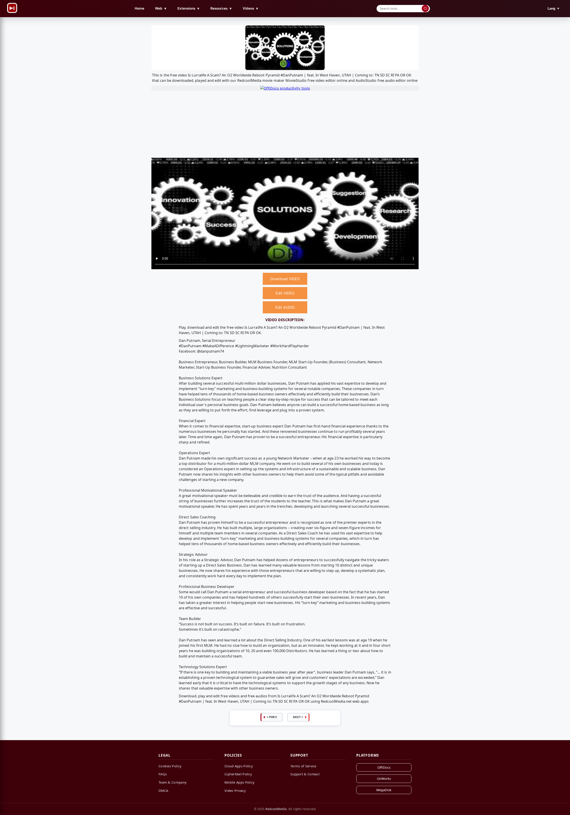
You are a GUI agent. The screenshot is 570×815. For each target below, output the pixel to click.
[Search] (425, 8)
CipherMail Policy (238, 774)
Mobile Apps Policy (239, 782)
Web (161, 8)
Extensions (188, 8)
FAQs (163, 774)
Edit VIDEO (285, 293)
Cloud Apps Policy (238, 766)
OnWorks (384, 778)
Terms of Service (303, 766)
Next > (298, 717)
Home (139, 8)
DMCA (163, 790)
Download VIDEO (285, 279)
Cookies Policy (170, 766)
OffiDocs (384, 767)
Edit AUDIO (285, 307)
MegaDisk (383, 790)
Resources (221, 8)
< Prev (272, 717)
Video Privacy (235, 790)
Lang (554, 8)
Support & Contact (305, 774)
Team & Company (173, 782)
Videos (251, 8)
